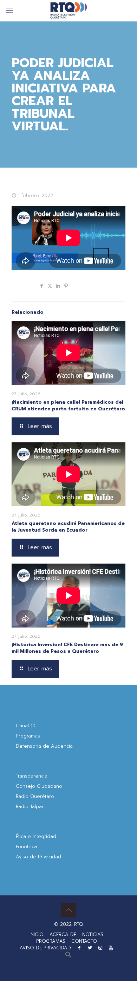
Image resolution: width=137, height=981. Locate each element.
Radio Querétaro (35, 796)
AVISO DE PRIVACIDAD (45, 947)
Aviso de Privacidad (38, 856)
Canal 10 (25, 725)
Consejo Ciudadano (39, 786)
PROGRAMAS (50, 941)
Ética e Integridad (36, 836)
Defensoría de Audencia (44, 746)
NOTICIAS (92, 934)
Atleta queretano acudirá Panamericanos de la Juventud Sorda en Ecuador (68, 526)
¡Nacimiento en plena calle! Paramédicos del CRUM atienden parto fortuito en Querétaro (68, 405)
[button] (68, 956)
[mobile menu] (9, 11)
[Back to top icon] (68, 910)
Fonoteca (26, 846)
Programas (28, 736)
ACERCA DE (63, 934)
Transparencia (31, 776)
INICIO (37, 934)
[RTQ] (68, 10)
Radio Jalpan (30, 806)
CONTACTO (84, 941)
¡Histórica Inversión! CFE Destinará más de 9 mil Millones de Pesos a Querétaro (67, 648)
